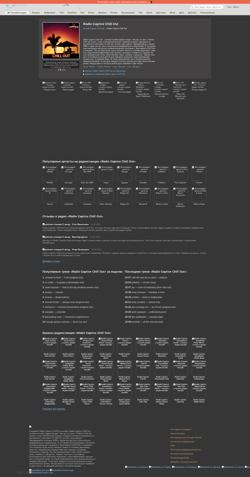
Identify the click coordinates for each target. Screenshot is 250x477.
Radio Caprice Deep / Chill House (87, 402)
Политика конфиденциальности (186, 449)
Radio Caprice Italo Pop (180, 401)
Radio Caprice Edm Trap (143, 401)
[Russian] (136, 467)
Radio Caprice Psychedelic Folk (162, 378)
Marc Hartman (106, 204)
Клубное (72, 12)
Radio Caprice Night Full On (199, 401)
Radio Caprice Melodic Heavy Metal (68, 402)
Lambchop (68, 204)
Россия (107, 67)
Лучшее (36, 12)
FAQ (173, 445)
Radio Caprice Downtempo (199, 378)
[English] (160, 467)
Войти (236, 7)
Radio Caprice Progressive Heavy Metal (124, 402)
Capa (106, 183)
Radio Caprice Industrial (180, 378)
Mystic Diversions (180, 205)
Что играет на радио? (181, 429)
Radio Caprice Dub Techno (50, 378)
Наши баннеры (178, 433)
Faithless (162, 183)
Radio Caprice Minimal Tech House (124, 379)
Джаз (181, 12)
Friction (199, 183)
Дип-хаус (161, 12)
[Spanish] (209, 467)
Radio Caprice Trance (124, 355)
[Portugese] (184, 467)
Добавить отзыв (51, 261)
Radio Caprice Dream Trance (143, 355)
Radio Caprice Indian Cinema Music (162, 402)
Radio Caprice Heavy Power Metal (106, 356)
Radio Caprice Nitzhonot (162, 355)
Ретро (91, 12)
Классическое (208, 12)
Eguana (124, 183)
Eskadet (143, 183)
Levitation (87, 204)
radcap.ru (136, 67)
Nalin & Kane (199, 204)
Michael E (143, 204)
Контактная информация (182, 441)
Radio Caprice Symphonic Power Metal (199, 356)
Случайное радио (18, 13)
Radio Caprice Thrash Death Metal (106, 379)
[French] (233, 467)
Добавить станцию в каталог (184, 462)
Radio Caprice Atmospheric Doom (180, 356)
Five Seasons (180, 183)
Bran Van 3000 (87, 183)
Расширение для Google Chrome (186, 437)
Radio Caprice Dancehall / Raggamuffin (50, 402)
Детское (192, 12)
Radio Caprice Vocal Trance (68, 355)
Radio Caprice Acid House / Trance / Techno (105, 402)
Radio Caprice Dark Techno (50, 355)
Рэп (140, 12)
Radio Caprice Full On (143, 378)
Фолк (172, 12)
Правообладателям (180, 458)
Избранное (49, 12)
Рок (82, 12)
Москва (122, 67)
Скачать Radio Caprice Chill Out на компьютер (105, 71)
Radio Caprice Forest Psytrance (87, 378)
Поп (62, 12)
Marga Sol (124, 204)
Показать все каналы (54, 409)
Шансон (102, 12)
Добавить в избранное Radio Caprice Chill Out (105, 74)
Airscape (68, 183)
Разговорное (128, 12)
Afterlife (50, 183)
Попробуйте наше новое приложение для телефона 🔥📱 (125, 2)
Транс (149, 12)
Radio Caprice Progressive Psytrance (87, 356)
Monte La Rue (162, 204)
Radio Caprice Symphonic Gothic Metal (68, 379)
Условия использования (182, 454)
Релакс (113, 12)
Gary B (50, 204)
